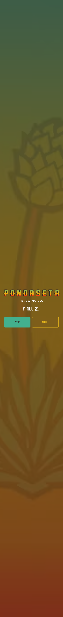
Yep (17, 322)
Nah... (45, 322)
